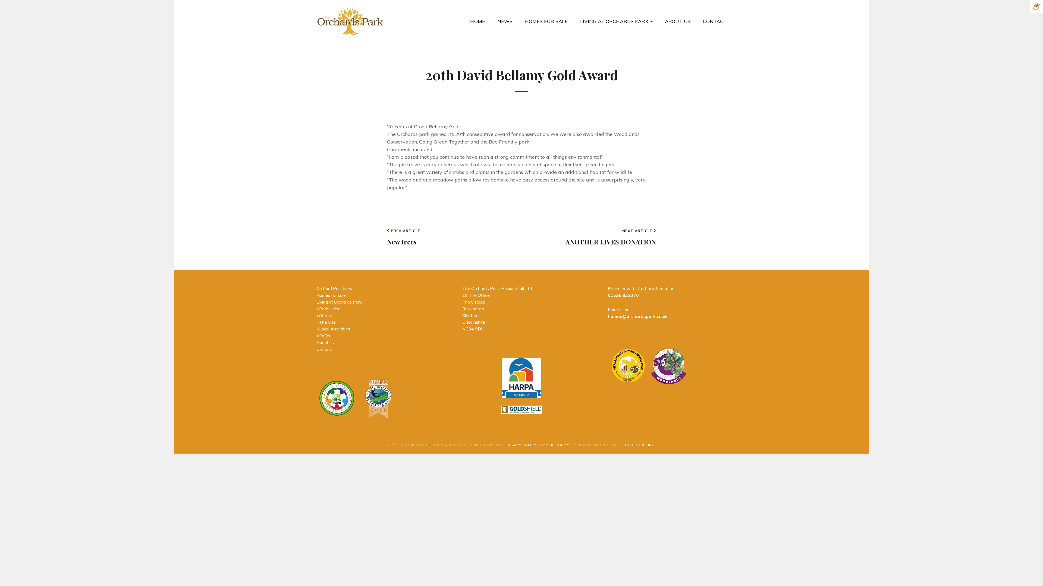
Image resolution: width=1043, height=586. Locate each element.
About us (325, 342)
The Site (327, 322)
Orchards (551, 104)
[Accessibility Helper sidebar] (1036, 6)
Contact (324, 349)
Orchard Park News (335, 288)
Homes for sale (331, 295)
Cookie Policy (555, 445)
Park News (403, 210)
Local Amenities (334, 329)
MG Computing (640, 445)
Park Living (330, 308)
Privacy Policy (520, 445)
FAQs (324, 335)
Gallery (325, 315)
